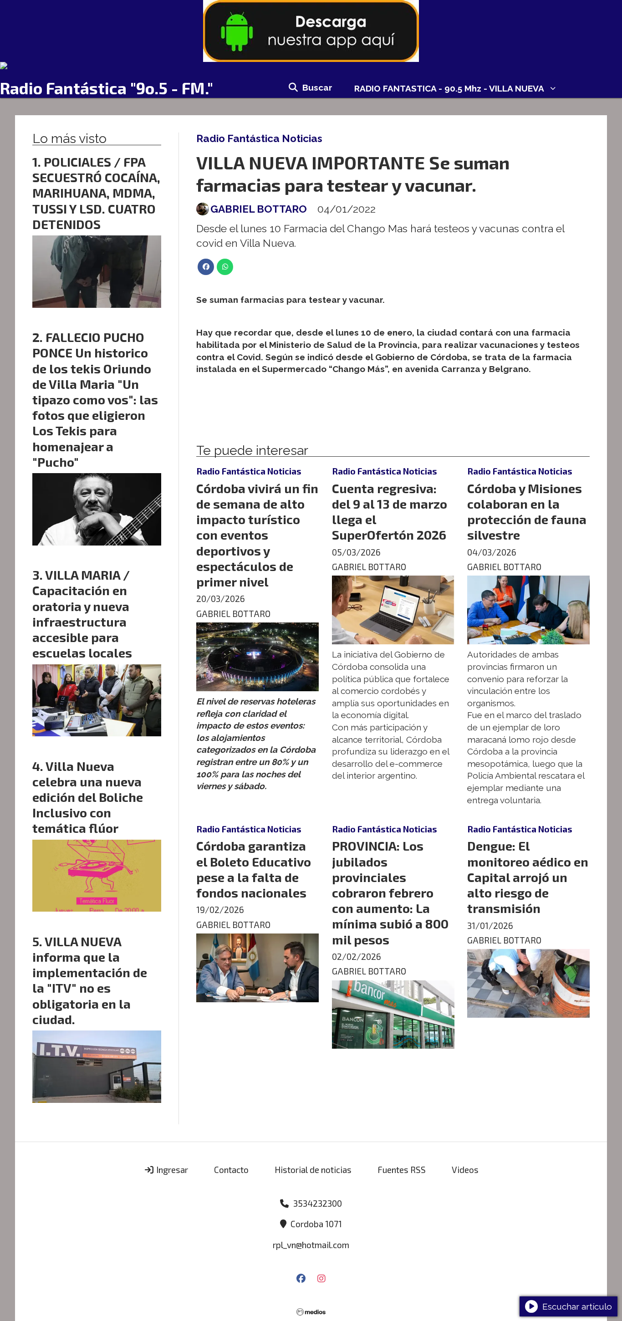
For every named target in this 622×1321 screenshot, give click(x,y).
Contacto (231, 1169)
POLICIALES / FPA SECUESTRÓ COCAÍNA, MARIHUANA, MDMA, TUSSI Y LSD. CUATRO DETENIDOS (96, 192)
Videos (465, 1169)
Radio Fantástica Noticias (259, 138)
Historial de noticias (313, 1169)
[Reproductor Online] (311, 65)
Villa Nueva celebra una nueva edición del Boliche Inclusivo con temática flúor (87, 797)
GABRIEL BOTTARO (258, 209)
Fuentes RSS (401, 1169)
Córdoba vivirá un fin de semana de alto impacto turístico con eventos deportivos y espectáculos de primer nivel (257, 535)
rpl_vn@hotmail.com (311, 1244)
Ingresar (171, 1169)
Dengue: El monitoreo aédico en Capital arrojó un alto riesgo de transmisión (527, 876)
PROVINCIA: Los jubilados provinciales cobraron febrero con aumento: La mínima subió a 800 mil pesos (390, 892)
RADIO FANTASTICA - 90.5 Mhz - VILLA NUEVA (449, 88)
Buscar (317, 87)
